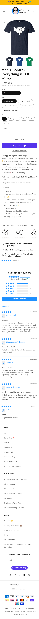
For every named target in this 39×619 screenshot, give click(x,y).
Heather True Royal (11, 111)
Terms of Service (10, 462)
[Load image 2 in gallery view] (19, 61)
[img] (6, 312)
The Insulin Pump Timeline (14, 503)
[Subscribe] (31, 560)
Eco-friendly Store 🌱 (12, 530)
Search (6, 443)
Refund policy (30, 608)
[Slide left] (2, 62)
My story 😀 (8, 521)
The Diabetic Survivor (16, 608)
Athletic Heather (10, 106)
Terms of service (20, 611)
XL (24, 119)
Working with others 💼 (13, 526)
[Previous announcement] (4, 2)
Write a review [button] (19, 299)
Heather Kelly (25, 101)
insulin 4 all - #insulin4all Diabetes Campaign (17, 545)
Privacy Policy (9, 452)
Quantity (4, 128)
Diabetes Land (9, 540)
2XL (31, 119)
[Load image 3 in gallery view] (29, 61)
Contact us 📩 (9, 438)
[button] (4, 10)
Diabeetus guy (9, 484)
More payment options (19, 150)
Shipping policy (32, 611)
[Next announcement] (35, 2)
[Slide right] (36, 62)
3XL (5, 123)
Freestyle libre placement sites (15, 479)
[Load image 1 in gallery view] (9, 61)
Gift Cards (8, 447)
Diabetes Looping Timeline (14, 508)
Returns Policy (9, 457)
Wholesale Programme (12, 466)
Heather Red (27, 106)
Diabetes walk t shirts (12, 489)
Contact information (20, 614)
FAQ (5, 433)
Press (6, 535)
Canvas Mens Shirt (11, 93)
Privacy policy (8, 611)
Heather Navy (9, 101)
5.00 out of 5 (25, 277)
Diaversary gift (9, 498)
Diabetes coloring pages (13, 494)
